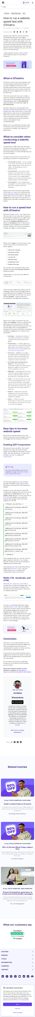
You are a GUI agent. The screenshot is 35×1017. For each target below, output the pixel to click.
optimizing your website (11, 192)
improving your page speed (16, 350)
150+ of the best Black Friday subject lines (17, 848)
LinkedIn (17, 725)
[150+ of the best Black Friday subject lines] (17, 831)
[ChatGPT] (14, 32)
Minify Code (13, 607)
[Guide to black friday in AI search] (17, 788)
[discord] (32, 976)
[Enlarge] (29, 236)
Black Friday (27, 800)
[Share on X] (15, 742)
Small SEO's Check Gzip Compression (16, 472)
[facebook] (7, 976)
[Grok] (23, 32)
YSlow (21, 111)
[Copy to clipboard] (12, 742)
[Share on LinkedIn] (21, 742)
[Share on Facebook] (18, 742)
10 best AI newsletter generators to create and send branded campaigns (17, 893)
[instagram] (11, 976)
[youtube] (19, 976)
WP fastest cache (15, 568)
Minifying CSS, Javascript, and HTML (15, 584)
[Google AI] (20, 32)
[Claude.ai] (17, 32)
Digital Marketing (16, 13)
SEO (24, 13)
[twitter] (15, 976)
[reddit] (24, 976)
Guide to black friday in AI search (17, 804)
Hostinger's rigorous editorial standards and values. (17, 671)
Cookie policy (25, 999)
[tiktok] (28, 976)
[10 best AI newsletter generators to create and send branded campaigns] (17, 876)
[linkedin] (2, 976)
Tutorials (6, 13)
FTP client (6, 497)
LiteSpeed (22, 483)
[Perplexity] (26, 32)
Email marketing (26, 888)
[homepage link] (3, 2)
